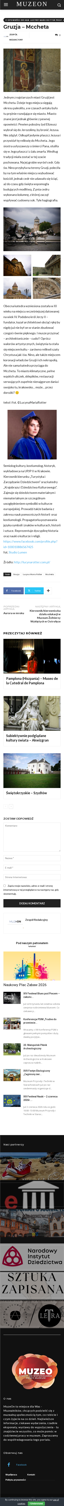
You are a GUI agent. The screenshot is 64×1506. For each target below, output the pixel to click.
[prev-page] (5, 806)
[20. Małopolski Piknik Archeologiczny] (12, 1049)
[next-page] (11, 806)
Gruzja (16, 574)
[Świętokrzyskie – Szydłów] (32, 770)
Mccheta (49, 574)
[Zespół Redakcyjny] (6, 37)
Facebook (21, 1464)
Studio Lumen (18, 552)
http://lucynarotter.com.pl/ (32, 562)
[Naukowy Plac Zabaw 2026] (32, 966)
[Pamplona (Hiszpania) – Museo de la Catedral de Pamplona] (32, 656)
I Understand (36, 1503)
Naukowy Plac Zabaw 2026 (25, 985)
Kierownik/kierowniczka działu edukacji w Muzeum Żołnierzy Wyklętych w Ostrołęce (45, 616)
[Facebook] (8, 1465)
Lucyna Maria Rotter (32, 574)
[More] (48, 590)
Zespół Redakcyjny (16, 37)
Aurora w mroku (13, 613)
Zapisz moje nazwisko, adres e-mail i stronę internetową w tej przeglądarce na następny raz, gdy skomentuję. (31, 889)
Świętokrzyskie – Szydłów (26, 793)
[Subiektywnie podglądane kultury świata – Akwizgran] (32, 713)
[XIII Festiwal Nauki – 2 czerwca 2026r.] (12, 1101)
